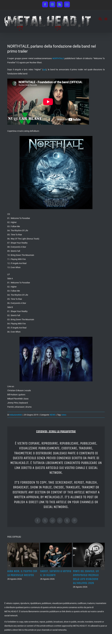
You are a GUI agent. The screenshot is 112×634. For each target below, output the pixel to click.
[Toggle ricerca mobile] (100, 18)
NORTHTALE (58, 58)
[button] (9, 565)
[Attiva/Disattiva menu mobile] (106, 18)
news (63, 415)
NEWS (52, 415)
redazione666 (15, 415)
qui (44, 69)
